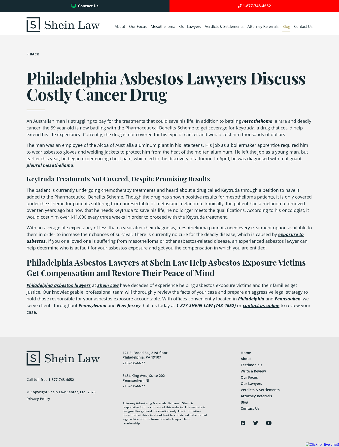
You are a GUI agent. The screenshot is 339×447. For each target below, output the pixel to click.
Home (246, 352)
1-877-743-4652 (257, 5)
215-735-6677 (134, 363)
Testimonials (251, 365)
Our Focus (138, 26)
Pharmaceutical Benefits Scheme (159, 128)
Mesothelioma (163, 26)
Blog (286, 26)
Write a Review (253, 371)
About (120, 26)
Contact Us (87, 5)
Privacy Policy (38, 398)
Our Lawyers (190, 26)
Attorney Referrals (262, 26)
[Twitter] (255, 423)
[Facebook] (243, 423)
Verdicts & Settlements (224, 26)
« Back (33, 54)
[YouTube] (269, 423)
